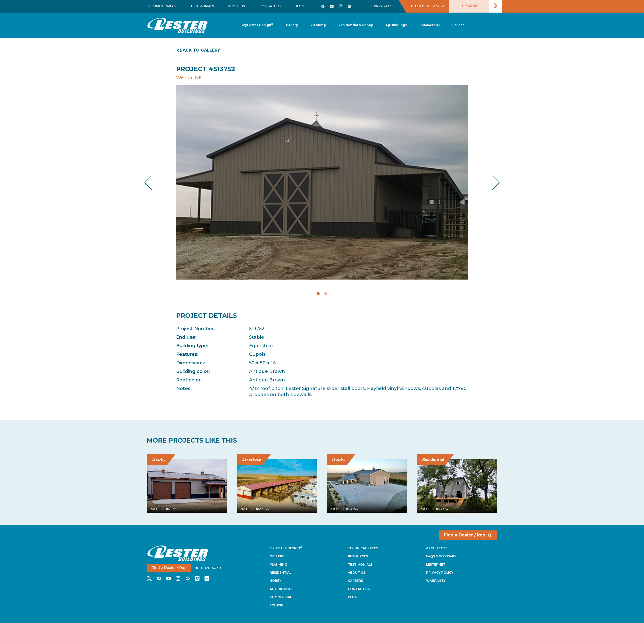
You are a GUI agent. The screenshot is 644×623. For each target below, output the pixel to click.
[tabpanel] (322, 182)
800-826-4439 (382, 6)
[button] (318, 25)
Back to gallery (200, 50)
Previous (152, 182)
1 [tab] (318, 293)
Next (492, 182)
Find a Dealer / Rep (464, 535)
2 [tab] (325, 293)
